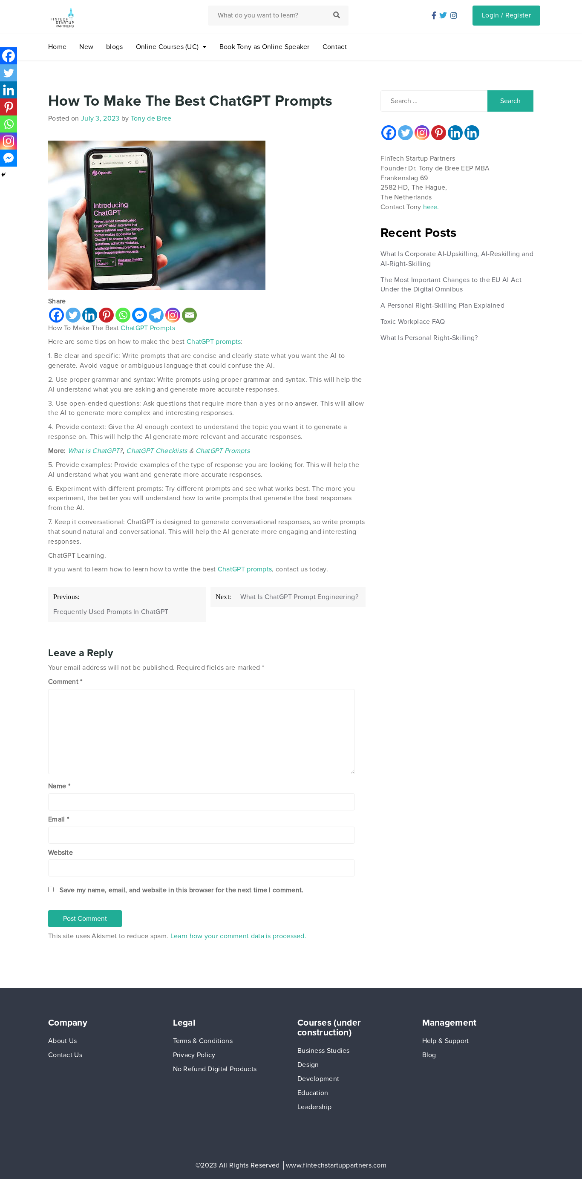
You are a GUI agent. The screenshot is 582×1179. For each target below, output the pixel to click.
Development (318, 1079)
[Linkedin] (89, 315)
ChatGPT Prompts (148, 328)
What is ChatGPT (94, 451)
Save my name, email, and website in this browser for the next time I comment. (181, 890)
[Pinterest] (106, 315)
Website (60, 852)
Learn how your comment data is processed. (238, 936)
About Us (62, 1041)
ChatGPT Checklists (156, 451)
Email (58, 819)
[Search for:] (435, 101)
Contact (335, 47)
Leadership (314, 1107)
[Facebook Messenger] (139, 315)
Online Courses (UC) (167, 47)
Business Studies (323, 1050)
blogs (114, 47)
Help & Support (445, 1041)
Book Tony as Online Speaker (264, 47)
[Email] (189, 315)
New (86, 47)
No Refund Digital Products (215, 1069)
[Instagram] (172, 315)
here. (431, 207)
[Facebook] (56, 315)
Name (59, 786)
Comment (65, 681)
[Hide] (3, 174)
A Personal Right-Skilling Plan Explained (442, 305)
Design (308, 1065)
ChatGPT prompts (214, 341)
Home (57, 47)
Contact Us (65, 1055)
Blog (429, 1055)
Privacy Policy (194, 1055)
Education (312, 1093)
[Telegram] (156, 315)
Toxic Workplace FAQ (412, 321)
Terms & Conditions (203, 1041)
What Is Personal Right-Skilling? (429, 338)
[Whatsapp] (122, 315)
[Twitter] (73, 315)
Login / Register (506, 15)
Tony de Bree (151, 118)
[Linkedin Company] (471, 132)
